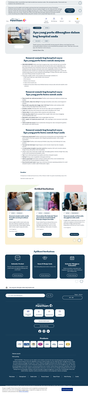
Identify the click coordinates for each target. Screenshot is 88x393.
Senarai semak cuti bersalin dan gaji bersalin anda (74, 216)
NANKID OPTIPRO (47, 344)
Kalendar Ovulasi (17, 264)
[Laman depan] (18, 20)
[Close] (80, 2)
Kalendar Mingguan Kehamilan (72, 264)
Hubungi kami (22, 376)
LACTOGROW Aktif (26, 344)
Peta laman (12, 376)
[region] (44, 389)
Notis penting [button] (15, 356)
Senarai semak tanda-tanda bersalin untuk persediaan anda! (19, 217)
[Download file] (16, 46)
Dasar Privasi (56, 376)
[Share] (21, 46)
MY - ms (71, 297)
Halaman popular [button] (16, 353)
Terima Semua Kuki (67, 389)
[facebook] (39, 331)
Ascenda (61, 344)
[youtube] (48, 331)
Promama (68, 344)
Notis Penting (67, 376)
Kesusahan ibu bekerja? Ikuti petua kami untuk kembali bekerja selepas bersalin (47, 217)
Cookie (77, 376)
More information (23, 391)
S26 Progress (40, 344)
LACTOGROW (19, 344)
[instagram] (44, 331)
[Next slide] (79, 240)
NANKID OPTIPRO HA (54, 344)
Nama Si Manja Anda (44, 264)
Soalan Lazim (33, 376)
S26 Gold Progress (33, 344)
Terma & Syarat (45, 376)
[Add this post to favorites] (19, 46)
